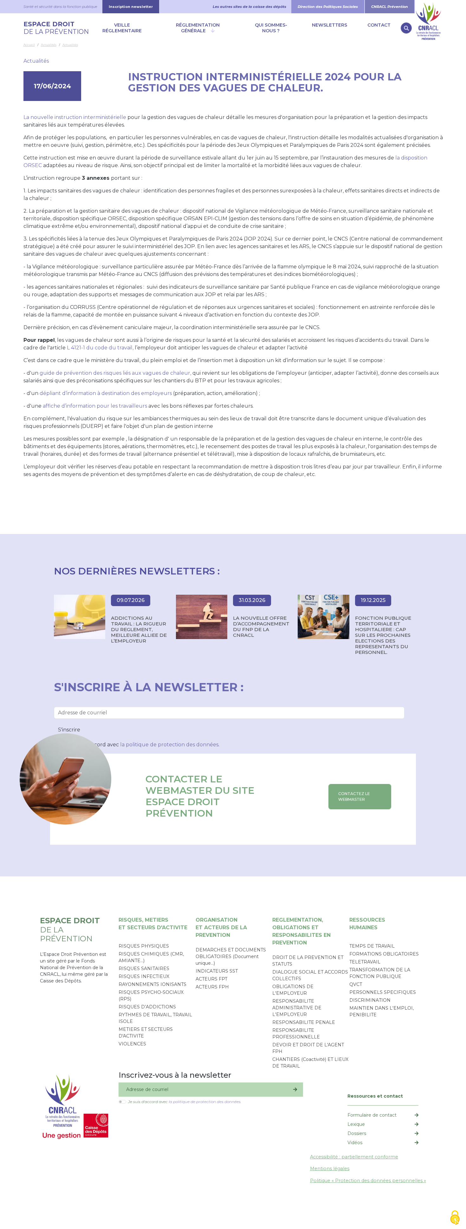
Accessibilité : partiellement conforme (354, 1157)
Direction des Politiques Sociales (328, 6)
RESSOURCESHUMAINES (367, 924)
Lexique (356, 1124)
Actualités (48, 45)
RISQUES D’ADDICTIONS (147, 1007)
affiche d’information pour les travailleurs (95, 406)
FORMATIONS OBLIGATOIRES (384, 954)
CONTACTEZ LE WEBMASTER (354, 796)
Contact (379, 25)
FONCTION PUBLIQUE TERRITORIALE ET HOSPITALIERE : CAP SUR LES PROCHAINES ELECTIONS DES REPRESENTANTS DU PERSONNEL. (383, 635)
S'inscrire (69, 730)
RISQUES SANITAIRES (144, 968)
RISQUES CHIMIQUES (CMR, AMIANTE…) (151, 957)
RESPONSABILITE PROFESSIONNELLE (296, 1033)
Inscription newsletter (131, 6)
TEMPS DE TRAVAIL (372, 946)
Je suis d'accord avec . (143, 745)
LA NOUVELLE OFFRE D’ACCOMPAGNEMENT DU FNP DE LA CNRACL (261, 626)
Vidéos (354, 1142)
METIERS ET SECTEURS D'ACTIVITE (146, 1032)
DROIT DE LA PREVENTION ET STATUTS (307, 961)
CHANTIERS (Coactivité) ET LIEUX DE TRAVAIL (310, 1063)
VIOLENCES (132, 1044)
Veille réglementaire (122, 28)
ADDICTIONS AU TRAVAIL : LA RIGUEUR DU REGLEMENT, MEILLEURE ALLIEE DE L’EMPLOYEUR (139, 629)
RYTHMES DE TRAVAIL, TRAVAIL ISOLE (155, 1018)
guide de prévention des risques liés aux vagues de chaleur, (115, 373)
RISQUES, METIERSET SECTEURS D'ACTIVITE (153, 924)
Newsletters (329, 25)
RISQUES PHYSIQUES (144, 946)
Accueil (29, 45)
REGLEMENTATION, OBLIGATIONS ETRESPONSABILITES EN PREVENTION (301, 931)
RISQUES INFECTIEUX (144, 976)
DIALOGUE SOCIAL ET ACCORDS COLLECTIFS (310, 975)
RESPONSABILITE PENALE (303, 1022)
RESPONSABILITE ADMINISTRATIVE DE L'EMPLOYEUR (296, 1007)
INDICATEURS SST (217, 971)
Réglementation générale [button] (198, 28)
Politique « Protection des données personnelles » (368, 1180)
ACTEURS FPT (211, 979)
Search (406, 28)
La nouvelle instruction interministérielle (74, 117)
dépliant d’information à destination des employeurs (106, 393)
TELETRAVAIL (364, 962)
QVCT (355, 984)
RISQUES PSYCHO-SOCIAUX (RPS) (151, 995)
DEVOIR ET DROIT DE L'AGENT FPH (308, 1048)
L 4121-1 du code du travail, (100, 348)
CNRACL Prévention (389, 6)
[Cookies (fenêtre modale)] (455, 1218)
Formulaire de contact (372, 1115)
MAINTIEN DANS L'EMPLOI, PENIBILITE (381, 1011)
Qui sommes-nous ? (271, 28)
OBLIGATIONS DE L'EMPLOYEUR (293, 990)
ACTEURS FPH (212, 987)
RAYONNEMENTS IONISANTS (152, 984)
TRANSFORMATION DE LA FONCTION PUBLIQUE (379, 973)
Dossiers (356, 1133)
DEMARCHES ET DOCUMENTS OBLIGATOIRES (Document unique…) (231, 956)
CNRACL (429, 6)
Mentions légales (329, 1168)
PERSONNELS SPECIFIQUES (382, 992)
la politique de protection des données (169, 745)
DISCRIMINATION (370, 1000)
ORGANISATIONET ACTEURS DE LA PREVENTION (221, 927)
